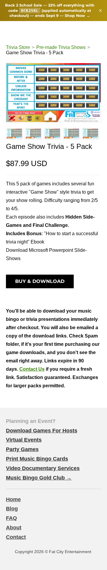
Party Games (22, 449)
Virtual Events (24, 440)
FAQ (11, 518)
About (13, 528)
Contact (16, 537)
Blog (12, 509)
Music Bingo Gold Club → (39, 478)
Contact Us (32, 369)
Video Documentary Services (43, 468)
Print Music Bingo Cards (37, 459)
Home (13, 499)
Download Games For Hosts (41, 431)
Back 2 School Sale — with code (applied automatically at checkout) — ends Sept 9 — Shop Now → (50, 10)
